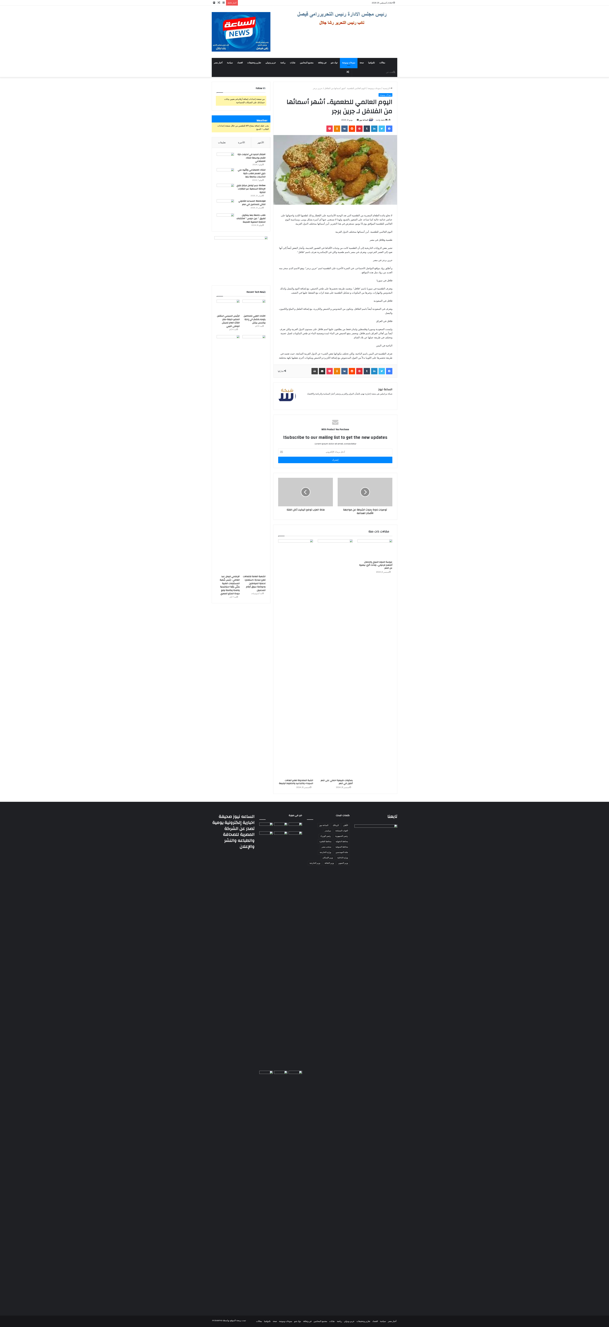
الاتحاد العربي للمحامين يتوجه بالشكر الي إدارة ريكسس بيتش (254, 319)
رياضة (282, 63)
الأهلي (345, 825)
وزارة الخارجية (325, 852)
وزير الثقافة (329, 863)
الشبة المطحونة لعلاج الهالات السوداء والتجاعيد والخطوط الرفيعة (296, 781)
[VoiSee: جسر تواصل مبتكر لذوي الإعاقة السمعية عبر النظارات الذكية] (225, 190)
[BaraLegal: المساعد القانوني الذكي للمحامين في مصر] (225, 205)
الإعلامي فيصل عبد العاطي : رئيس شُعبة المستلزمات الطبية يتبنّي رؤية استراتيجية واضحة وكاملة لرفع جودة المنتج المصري (230, 585)
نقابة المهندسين (342, 852)
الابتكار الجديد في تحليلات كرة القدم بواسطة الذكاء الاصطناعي (251, 157)
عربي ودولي (270, 63)
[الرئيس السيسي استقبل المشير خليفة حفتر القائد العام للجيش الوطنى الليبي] (228, 306)
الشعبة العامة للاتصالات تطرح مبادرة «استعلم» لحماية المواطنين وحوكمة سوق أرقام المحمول (254, 583)
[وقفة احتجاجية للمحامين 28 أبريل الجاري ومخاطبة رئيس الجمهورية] (295, 1074)
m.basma (217, 1320)
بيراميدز (328, 830)
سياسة (230, 63)
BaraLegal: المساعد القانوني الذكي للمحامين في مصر (251, 203)
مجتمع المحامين (307, 63)
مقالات (382, 63)
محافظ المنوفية (342, 846)
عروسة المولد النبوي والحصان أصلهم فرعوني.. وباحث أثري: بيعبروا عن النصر (375, 565)
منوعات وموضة (348, 63)
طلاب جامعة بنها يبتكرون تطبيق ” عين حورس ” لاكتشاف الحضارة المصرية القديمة (250, 218)
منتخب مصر (326, 846)
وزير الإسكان (328, 857)
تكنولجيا (371, 63)
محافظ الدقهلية (342, 841)
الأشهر (260, 142)
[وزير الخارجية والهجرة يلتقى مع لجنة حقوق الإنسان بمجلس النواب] (295, 835)
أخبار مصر (218, 63)
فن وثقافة (322, 63)
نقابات (292, 63)
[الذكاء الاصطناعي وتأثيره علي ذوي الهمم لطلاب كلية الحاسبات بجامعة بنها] (225, 174)
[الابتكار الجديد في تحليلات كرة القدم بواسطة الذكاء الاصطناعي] (225, 159)
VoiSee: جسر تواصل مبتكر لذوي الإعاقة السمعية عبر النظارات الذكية (250, 188)
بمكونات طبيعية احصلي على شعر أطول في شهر (337, 781)
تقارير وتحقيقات (254, 63)
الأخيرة (241, 142)
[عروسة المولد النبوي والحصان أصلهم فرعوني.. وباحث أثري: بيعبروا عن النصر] (374, 549)
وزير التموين (343, 863)
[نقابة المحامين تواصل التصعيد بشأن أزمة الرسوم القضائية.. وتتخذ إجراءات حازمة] (266, 1190)
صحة (362, 63)
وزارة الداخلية (342, 857)
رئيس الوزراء (326, 836)
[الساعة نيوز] (241, 32)
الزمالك (336, 825)
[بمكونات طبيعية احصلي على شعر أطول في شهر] (335, 658)
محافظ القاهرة (325, 841)
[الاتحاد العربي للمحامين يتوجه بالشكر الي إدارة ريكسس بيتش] (253, 306)
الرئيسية (386, 88)
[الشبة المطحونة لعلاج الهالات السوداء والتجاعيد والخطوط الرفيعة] (295, 658)
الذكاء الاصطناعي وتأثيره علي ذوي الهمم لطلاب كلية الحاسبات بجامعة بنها (251, 173)
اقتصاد (240, 63)
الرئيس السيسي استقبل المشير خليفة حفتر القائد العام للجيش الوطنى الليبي (228, 321)
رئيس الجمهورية (341, 836)
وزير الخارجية (315, 863)
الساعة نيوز (363, 120)
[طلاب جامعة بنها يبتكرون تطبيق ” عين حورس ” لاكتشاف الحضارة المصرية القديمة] (225, 219)
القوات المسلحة (341, 830)
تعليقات (222, 142)
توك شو (334, 63)
